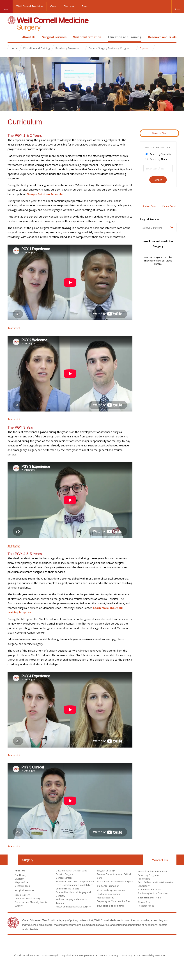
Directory (127, 955)
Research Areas (146, 905)
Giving (114, 955)
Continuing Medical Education (153, 893)
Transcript (14, 328)
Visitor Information (87, 37)
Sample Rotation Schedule (45, 194)
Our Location (13, 860)
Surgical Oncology (106, 870)
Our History (21, 875)
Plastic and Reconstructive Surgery (73, 906)
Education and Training (124, 37)
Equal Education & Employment (78, 955)
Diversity (19, 878)
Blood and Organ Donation (111, 890)
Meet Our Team (23, 885)
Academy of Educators (149, 889)
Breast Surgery (22, 894)
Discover (68, 6)
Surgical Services (54, 37)
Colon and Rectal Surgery (27, 898)
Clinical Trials (144, 902)
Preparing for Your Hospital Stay (113, 901)
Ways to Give (159, 133)
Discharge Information (108, 894)
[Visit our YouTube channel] (158, 275)
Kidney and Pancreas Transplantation (75, 881)
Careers (103, 955)
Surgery (27, 860)
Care (53, 6)
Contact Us (160, 860)
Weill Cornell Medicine (29, 6)
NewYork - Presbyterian (122, 942)
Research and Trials (162, 37)
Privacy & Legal (50, 955)
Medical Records (105, 897)
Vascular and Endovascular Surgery (115, 881)
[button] (177, 6)
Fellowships (144, 878)
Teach (85, 6)
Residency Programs (148, 875)
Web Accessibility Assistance (151, 955)
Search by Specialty (160, 154)
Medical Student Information (152, 871)
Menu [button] (6, 9)
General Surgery (64, 877)
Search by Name (159, 159)
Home (11, 37)
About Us (28, 37)
